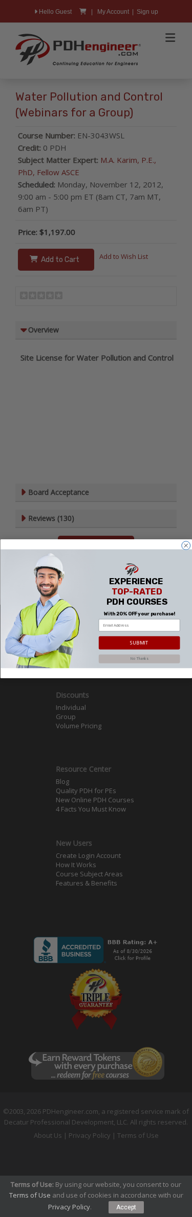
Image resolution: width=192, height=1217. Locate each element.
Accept (126, 1207)
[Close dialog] (185, 545)
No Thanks (139, 658)
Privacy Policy (69, 1206)
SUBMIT (139, 642)
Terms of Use (30, 1195)
